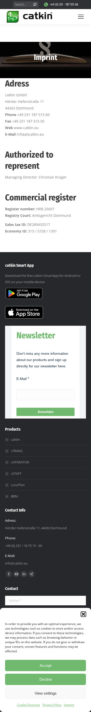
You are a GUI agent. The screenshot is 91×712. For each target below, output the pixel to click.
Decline (45, 679)
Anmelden (46, 412)
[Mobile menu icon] (81, 17)
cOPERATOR (20, 462)
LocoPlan (18, 485)
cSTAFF (16, 473)
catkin (15, 439)
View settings (46, 693)
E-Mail (21, 379)
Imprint (69, 705)
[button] (83, 614)
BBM (14, 496)
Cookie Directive (28, 705)
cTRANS (16, 451)
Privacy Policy (51, 705)
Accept (45, 665)
